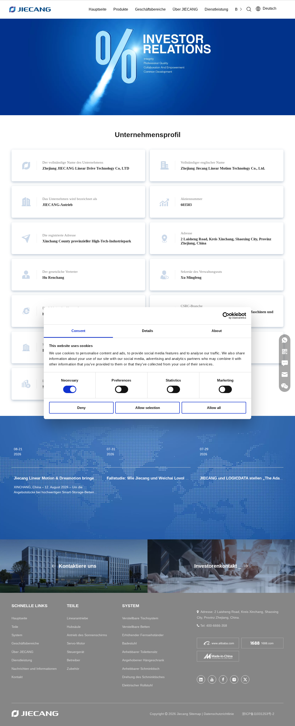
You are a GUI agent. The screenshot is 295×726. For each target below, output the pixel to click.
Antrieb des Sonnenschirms (87, 635)
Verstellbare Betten (136, 627)
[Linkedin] (201, 679)
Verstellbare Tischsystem (140, 618)
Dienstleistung (216, 9)
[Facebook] (223, 679)
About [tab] (217, 330)
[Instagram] (234, 679)
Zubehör (73, 668)
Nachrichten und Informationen (34, 668)
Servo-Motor (76, 643)
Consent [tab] (78, 330)
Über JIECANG (185, 9)
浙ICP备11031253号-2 (258, 714)
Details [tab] (147, 330)
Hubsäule (74, 627)
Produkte (120, 9)
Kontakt (17, 677)
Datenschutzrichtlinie (219, 714)
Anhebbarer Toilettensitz (139, 652)
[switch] (121, 389)
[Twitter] (245, 679)
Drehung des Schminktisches (143, 677)
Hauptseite (97, 9)
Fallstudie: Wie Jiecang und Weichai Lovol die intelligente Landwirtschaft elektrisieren (186, 478)
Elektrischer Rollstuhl (137, 685)
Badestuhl (129, 643)
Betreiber (73, 660)
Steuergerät (75, 652)
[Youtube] (212, 679)
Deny (81, 408)
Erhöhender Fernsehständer (143, 635)
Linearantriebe (77, 618)
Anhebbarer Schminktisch (140, 668)
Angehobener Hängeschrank (143, 660)
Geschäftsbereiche (150, 9)
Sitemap (195, 714)
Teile (15, 627)
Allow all (214, 408)
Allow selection (147, 408)
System (17, 635)
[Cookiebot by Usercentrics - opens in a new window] (226, 315)
